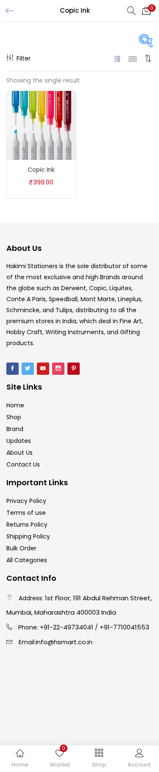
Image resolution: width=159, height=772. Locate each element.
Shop (13, 417)
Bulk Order (21, 548)
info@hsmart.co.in (64, 641)
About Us (19, 452)
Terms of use (26, 512)
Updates (18, 441)
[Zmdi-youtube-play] (43, 369)
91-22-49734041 (68, 627)
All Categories (26, 560)
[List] (132, 58)
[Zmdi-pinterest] (73, 369)
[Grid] (117, 58)
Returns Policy (26, 524)
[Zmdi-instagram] (58, 369)
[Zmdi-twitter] (28, 369)
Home (15, 405)
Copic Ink (41, 169)
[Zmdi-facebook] (12, 369)
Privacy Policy (26, 501)
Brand (14, 429)
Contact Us (23, 464)
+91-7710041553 (124, 627)
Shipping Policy (28, 536)
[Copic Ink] (41, 125)
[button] (146, 10)
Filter (24, 58)
